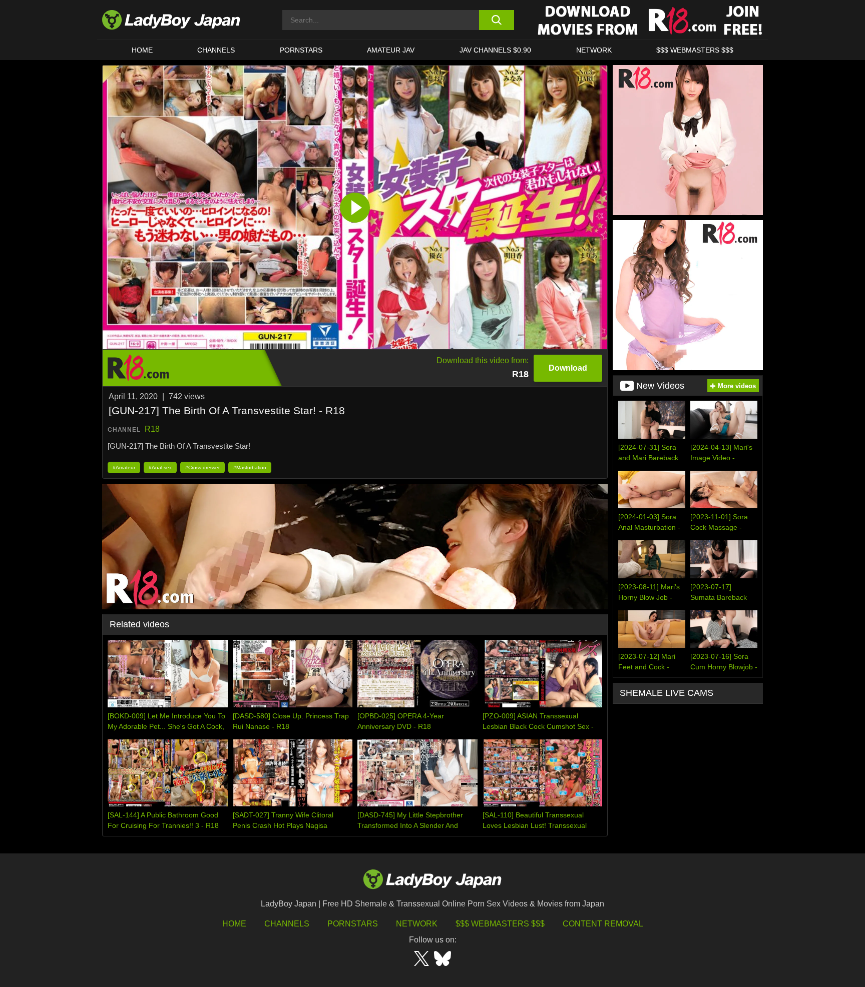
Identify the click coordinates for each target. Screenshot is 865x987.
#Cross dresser (202, 467)
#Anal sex (160, 467)
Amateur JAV (390, 50)
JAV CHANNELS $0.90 (495, 50)
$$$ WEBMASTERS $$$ (694, 50)
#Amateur (124, 467)
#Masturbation (249, 467)
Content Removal (603, 923)
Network (594, 50)
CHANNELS (216, 50)
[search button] (496, 20)
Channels (286, 923)
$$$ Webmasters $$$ (500, 923)
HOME (142, 50)
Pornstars (301, 50)
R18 (152, 429)
